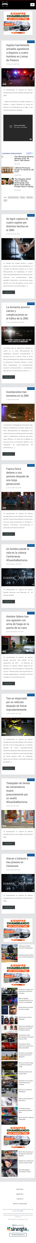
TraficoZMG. (20, 1211)
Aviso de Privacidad (20, 1204)
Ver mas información (18, 1234)
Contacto (20, 1199)
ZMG (5, 200)
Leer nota (8, 292)
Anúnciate (20, 1194)
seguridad (29, 197)
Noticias (30, 41)
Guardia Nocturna (13, 197)
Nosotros (20, 1189)
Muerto (23, 197)
